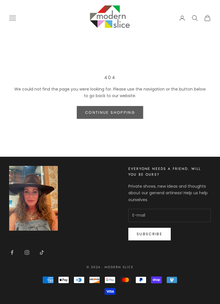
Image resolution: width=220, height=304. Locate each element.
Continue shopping (110, 112)
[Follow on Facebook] (12, 252)
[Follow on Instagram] (27, 252)
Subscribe (149, 234)
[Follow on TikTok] (42, 252)
